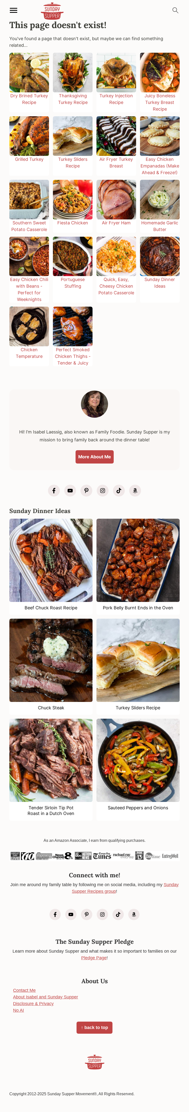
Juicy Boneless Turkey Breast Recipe (159, 102)
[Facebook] (54, 491)
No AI (18, 1010)
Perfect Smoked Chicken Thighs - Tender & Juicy (73, 356)
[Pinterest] (86, 491)
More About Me (94, 456)
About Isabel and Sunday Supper (45, 997)
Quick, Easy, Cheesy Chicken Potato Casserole (116, 286)
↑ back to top (94, 1027)
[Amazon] (135, 491)
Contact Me (24, 990)
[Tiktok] (119, 491)
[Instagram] (103, 491)
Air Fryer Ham (116, 222)
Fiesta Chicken (72, 222)
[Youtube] (70, 491)
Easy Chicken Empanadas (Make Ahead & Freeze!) (160, 166)
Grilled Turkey (29, 159)
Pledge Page (94, 957)
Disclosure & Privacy (33, 1003)
